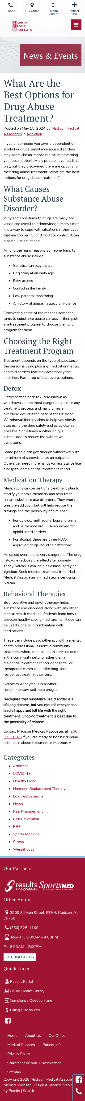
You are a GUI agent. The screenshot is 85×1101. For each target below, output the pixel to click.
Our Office (57, 1035)
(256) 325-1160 (24, 927)
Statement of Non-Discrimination (34, 1063)
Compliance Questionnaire (31, 1000)
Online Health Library (27, 991)
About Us (33, 1035)
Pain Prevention (26, 819)
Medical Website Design (24, 1085)
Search (28, 1090)
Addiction (34, 134)
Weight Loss (23, 849)
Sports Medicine (26, 834)
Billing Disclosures (25, 1010)
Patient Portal (21, 981)
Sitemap (14, 1072)
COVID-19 (22, 773)
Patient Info (52, 1044)
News (18, 803)
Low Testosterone (28, 796)
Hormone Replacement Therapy (39, 788)
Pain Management (28, 811)
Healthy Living (24, 781)
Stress (18, 841)
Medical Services (21, 1044)
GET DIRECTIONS (20, 957)
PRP (17, 826)
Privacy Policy (18, 1053)
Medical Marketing (64, 1085)
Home (12, 1035)
